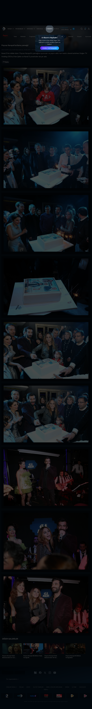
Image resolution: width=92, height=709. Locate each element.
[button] (62, 36)
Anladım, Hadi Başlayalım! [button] (49, 48)
